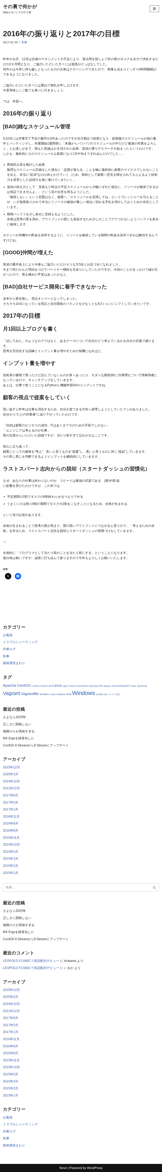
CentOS (24, 685)
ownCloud (93, 686)
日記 (117, 694)
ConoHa (35, 686)
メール (111, 694)
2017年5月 (10, 802)
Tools (133, 686)
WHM (68, 694)
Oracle (72, 686)
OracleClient (82, 686)
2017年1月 (10, 809)
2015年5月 (10, 851)
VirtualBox (44, 694)
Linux (57, 685)
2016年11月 (11, 816)
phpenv (107, 686)
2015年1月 (10, 873)
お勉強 (7, 635)
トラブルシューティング (20, 642)
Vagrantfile (30, 694)
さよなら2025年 (14, 717)
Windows (83, 693)
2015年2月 (10, 865)
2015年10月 (11, 844)
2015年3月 (10, 858)
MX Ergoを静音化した (18, 738)
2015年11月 (11, 837)
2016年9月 (10, 823)
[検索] (154, 887)
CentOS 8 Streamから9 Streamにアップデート (36, 745)
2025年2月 (10, 774)
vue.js (53, 694)
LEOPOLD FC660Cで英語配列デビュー (31, 960)
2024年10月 (11, 781)
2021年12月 (11, 788)
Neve (63, 1168)
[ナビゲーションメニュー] (154, 8)
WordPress (95, 1168)
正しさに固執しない (17, 724)
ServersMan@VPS (121, 686)
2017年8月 (10, 795)
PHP (101, 686)
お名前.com (101, 694)
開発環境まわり (14, 663)
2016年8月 (10, 830)
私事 (24, 42)
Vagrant (11, 693)
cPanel (43, 686)
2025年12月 (11, 767)
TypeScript (142, 686)
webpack (61, 694)
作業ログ (9, 649)
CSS (49, 686)
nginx (65, 686)
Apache (9, 685)
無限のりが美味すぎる (19, 731)
